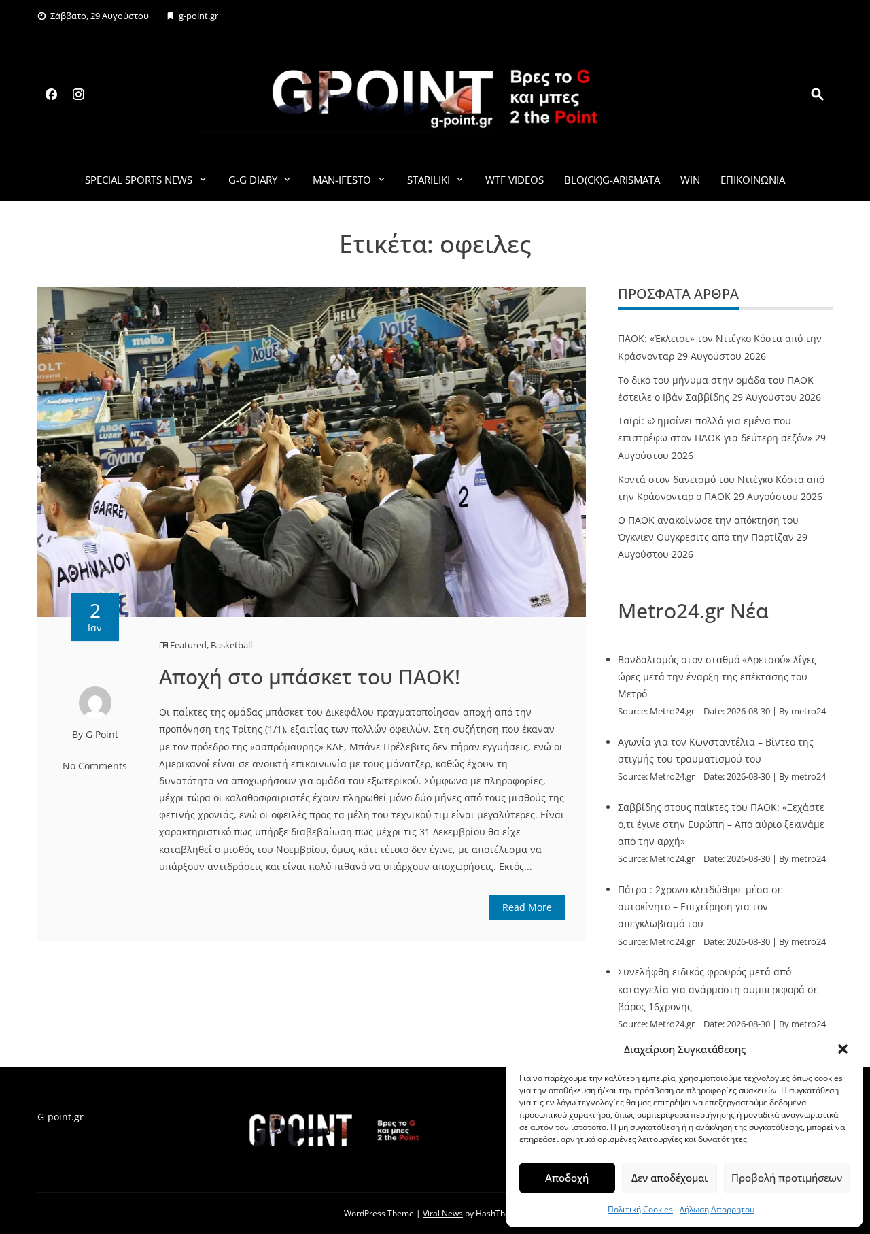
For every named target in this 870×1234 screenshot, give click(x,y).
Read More (527, 907)
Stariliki (428, 179)
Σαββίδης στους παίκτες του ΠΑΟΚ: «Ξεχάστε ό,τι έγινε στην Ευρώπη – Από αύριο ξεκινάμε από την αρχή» (721, 824)
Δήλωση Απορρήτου (717, 1209)
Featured (188, 645)
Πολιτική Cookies (640, 1209)
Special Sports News (138, 179)
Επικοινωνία (752, 179)
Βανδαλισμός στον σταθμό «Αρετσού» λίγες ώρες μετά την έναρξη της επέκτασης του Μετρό (717, 676)
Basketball (231, 645)
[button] (843, 1049)
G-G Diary (252, 179)
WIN (690, 179)
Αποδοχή (567, 1177)
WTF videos (514, 179)
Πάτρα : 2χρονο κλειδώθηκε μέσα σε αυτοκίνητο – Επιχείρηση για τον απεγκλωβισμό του (700, 906)
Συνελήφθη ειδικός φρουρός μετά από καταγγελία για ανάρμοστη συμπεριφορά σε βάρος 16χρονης (718, 988)
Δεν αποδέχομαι (669, 1177)
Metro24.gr (672, 711)
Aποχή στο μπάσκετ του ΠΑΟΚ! (309, 676)
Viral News (443, 1213)
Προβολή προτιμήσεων (786, 1177)
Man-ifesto (342, 179)
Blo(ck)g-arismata (612, 179)
